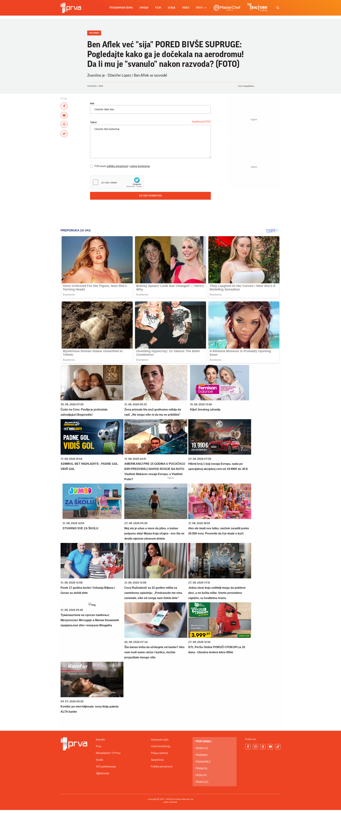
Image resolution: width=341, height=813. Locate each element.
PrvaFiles (202, 782)
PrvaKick (201, 768)
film (158, 7)
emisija (144, 7)
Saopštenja (157, 759)
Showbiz (94, 32)
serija (171, 7)
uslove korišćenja (140, 166)
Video (185, 7)
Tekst (93, 122)
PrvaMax (201, 755)
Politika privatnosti (161, 766)
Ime (92, 103)
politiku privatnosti (117, 166)
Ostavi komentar (150, 196)
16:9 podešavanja (106, 766)
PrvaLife (201, 775)
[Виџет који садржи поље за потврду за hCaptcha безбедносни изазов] (117, 182)
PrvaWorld (203, 761)
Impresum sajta (159, 739)
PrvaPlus (202, 748)
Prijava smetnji (159, 753)
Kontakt (100, 739)
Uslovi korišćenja (160, 746)
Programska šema (121, 7)
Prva (98, 746)
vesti (199, 7)
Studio (99, 759)
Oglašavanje (102, 773)
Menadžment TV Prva (108, 753)
